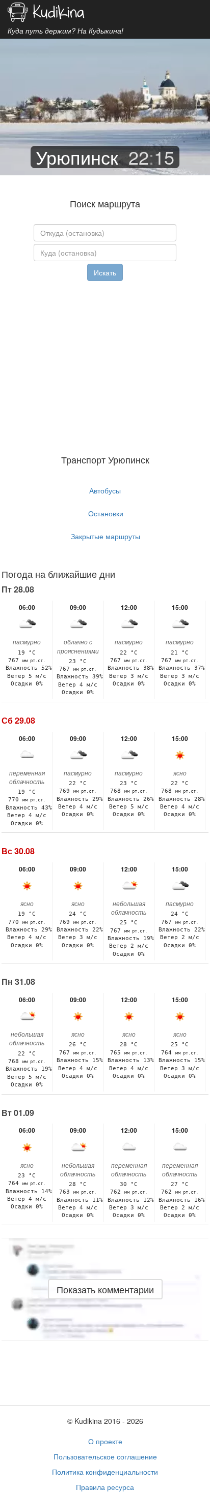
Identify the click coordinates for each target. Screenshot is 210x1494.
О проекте (105, 1441)
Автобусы (105, 490)
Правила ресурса (105, 1487)
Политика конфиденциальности (105, 1472)
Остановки (105, 513)
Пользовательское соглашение (105, 1456)
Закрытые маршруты (105, 536)
